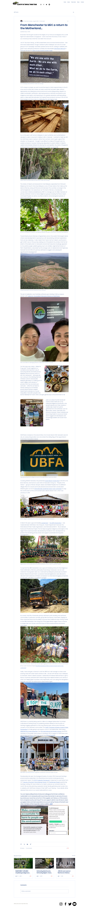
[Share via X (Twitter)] (24, 844)
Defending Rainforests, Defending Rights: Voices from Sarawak (44, 872)
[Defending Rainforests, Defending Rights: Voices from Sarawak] (44, 863)
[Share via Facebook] (21, 844)
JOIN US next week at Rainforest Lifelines (64, 872)
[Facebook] (43, 4)
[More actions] (68, 21)
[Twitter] (46, 4)
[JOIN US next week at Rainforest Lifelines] (65, 863)
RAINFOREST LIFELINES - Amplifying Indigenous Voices (22, 872)
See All (73, 855)
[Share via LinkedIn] (27, 844)
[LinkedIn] (41, 4)
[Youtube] (49, 4)
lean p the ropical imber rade (27, 4)
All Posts (16, 12)
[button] (73, 12)
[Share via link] (30, 844)
